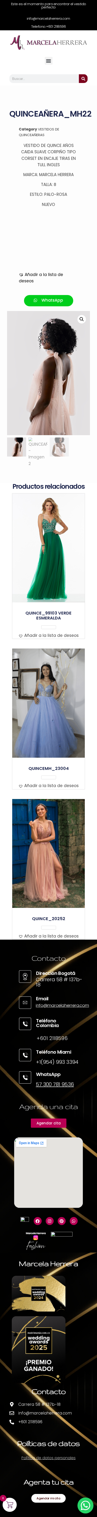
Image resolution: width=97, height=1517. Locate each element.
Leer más (48, 627)
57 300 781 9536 (55, 1084)
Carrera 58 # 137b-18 (59, 982)
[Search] (83, 78)
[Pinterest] (62, 1221)
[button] (49, 61)
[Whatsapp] (74, 1221)
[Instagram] (50, 1221)
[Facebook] (38, 1221)
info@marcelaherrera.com (62, 1005)
